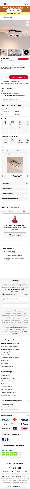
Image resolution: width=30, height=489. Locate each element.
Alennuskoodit (6, 381)
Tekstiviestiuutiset (7, 386)
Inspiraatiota (5, 395)
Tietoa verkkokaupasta (11, 400)
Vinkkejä (13, 395)
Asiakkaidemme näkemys (12, 446)
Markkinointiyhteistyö (8, 378)
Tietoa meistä (5, 375)
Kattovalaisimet (7, 17)
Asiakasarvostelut (7, 389)
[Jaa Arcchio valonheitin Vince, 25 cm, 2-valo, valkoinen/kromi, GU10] (27, 25)
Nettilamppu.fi (7, 371)
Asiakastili (4, 363)
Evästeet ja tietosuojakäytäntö (20, 474)
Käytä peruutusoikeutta (10, 343)
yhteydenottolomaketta (16, 327)
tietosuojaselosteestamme (17, 329)
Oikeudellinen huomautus (9, 410)
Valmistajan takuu (7, 366)
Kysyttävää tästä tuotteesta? (16, 176)
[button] (3, 52)
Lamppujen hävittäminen (22, 476)
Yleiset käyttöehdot (7, 407)
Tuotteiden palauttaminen (10, 358)
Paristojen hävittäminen (8, 476)
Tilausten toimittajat (10, 435)
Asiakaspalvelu (8, 340)
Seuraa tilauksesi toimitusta (10, 349)
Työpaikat (4, 392)
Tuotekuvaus (7, 189)
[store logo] (10, 4)
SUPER (14, 10)
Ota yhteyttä (5, 352)
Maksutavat (5, 360)
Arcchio (17, 111)
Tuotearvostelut (8, 194)
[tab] (15, 353)
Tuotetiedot (6, 183)
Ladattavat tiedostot (10, 199)
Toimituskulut (5, 355)
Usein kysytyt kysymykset (9, 346)
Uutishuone (12, 392)
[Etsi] (25, 4)
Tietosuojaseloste (7, 404)
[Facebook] (10, 468)
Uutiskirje (4, 384)
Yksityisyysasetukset (8, 471)
